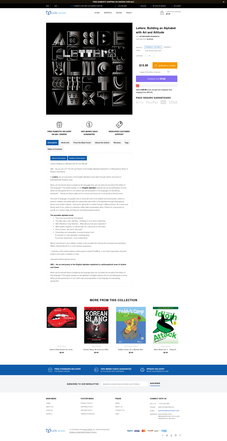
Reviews (117, 142)
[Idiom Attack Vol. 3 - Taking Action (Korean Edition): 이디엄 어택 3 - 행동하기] (165, 325)
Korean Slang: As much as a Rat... (96, 349)
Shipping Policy (87, 407)
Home (97, 12)
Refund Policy (86, 410)
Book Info (65, 142)
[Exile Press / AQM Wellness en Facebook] (162, 435)
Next (186, 330)
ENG (47, 6)
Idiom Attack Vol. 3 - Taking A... (165, 349)
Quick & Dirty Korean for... (23, 432)
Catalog (49, 410)
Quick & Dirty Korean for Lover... (62, 349)
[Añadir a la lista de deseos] (168, 71)
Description (52, 142)
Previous (41, 330)
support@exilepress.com (168, 411)
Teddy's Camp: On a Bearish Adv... (131, 349)
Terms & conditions (77, 432)
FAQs (117, 414)
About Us (49, 407)
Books (119, 12)
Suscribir (155, 383)
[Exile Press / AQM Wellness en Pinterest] (180, 435)
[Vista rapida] (74, 314)
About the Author (102, 142)
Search (49, 414)
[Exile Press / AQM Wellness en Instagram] (175, 435)
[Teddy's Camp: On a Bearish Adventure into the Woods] (130, 325)
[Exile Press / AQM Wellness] (55, 431)
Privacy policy (91, 432)
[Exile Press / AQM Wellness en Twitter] (167, 435)
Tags (127, 142)
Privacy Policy (86, 403)
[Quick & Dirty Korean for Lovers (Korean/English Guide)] (61, 325)
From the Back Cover (82, 142)
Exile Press (87, 429)
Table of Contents (55, 149)
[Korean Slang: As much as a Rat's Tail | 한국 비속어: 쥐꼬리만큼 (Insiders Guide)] (96, 325)
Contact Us (119, 410)
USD (55, 6)
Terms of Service (88, 414)
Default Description (59, 158)
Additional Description (77, 158)
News (117, 403)
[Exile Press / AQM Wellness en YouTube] (171, 435)
